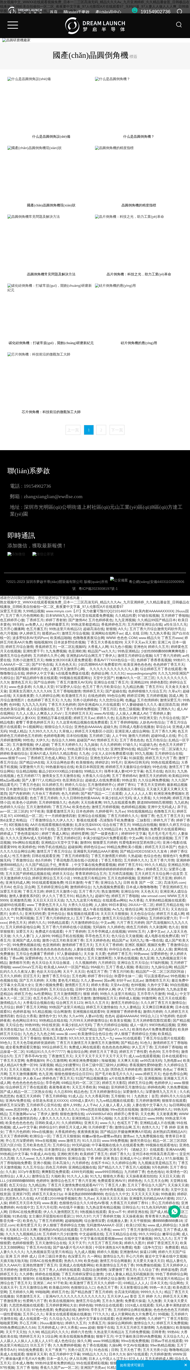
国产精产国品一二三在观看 (101, 793)
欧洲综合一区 (40, 1136)
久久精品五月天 (37, 1029)
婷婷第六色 (39, 669)
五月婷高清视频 (120, 874)
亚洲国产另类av (92, 1368)
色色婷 (73, 802)
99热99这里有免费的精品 (54, 1363)
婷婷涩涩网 (135, 696)
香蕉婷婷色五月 (113, 624)
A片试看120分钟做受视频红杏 (58, 1198)
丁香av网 (16, 958)
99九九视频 (144, 753)
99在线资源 (50, 1025)
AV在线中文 (25, 1207)
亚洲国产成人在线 (26, 940)
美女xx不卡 (116, 1212)
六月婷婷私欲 (10, 1078)
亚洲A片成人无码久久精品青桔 (53, 753)
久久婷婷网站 (71, 1123)
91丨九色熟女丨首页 (142, 1096)
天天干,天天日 (74, 971)
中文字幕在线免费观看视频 (95, 865)
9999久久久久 (151, 1292)
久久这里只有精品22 (129, 1118)
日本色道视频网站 (14, 1190)
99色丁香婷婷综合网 (171, 1274)
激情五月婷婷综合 (125, 1003)
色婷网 (140, 1319)
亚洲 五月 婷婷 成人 (20, 1256)
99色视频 (177, 976)
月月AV (5, 887)
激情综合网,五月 (127, 1127)
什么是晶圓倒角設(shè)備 (51, 136)
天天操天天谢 (177, 1185)
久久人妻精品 (129, 1007)
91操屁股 (136, 758)
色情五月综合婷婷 (33, 989)
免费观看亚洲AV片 (111, 1181)
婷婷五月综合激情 (19, 647)
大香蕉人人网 (98, 647)
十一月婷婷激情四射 (60, 816)
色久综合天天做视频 (126, 936)
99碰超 (103, 1087)
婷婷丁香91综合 (100, 976)
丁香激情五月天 (60, 1056)
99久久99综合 (149, 1234)
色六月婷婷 (21, 1149)
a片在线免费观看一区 (125, 1078)
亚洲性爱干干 (33, 651)
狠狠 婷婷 (90, 994)
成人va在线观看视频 (144, 1056)
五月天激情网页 (99, 958)
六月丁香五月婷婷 (130, 923)
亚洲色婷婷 (155, 989)
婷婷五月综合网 (140, 1083)
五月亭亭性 (170, 1052)
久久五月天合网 (156, 1181)
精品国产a (120, 940)
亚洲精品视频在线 (82, 1167)
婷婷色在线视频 (47, 1274)
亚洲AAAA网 (175, 1149)
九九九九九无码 (34, 705)
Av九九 (117, 909)
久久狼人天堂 (43, 687)
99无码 (17, 624)
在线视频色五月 (48, 1279)
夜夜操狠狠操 (70, 909)
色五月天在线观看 (172, 998)
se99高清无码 (151, 1060)
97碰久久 (130, 745)
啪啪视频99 (43, 642)
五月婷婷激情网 (148, 1101)
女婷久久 (16, 914)
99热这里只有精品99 (89, 878)
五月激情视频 (22, 745)
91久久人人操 (77, 1176)
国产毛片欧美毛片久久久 (114, 1074)
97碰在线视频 (148, 616)
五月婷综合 (61, 1145)
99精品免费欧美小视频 (125, 847)
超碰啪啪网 (73, 1221)
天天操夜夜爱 (23, 696)
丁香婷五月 (35, 620)
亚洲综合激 (76, 1158)
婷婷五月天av (84, 718)
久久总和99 (63, 1092)
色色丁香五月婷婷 (43, 798)
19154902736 (37, 486)
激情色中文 (47, 1016)
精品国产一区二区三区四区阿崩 (160, 971)
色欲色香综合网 (175, 1074)
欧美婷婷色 (27, 847)
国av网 (109, 980)
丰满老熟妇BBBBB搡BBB (83, 1194)
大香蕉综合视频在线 (38, 1003)
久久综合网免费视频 (153, 780)
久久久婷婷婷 (110, 745)
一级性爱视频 (10, 1314)
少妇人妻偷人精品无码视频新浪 (129, 1274)
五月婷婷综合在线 (168, 753)
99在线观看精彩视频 (92, 1363)
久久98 (33, 1332)
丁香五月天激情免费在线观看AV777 (75, 1185)
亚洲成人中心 (130, 1158)
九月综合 (7, 1007)
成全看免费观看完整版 (22, 1047)
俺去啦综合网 (77, 1052)
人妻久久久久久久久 (54, 1118)
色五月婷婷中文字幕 (64, 1354)
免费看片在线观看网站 (167, 829)
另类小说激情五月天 (28, 660)
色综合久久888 (63, 740)
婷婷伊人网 (106, 989)
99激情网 (149, 998)
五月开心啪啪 (101, 1118)
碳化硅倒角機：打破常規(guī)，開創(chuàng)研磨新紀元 (51, 343)
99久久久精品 (155, 865)
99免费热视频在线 (26, 945)
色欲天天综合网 (49, 971)
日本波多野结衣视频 (69, 642)
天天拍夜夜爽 (91, 802)
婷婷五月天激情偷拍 (101, 1007)
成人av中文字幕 (24, 1127)
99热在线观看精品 (165, 762)
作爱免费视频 (21, 909)
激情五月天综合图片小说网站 (124, 918)
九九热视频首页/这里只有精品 (49, 1252)
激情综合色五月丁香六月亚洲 (72, 1181)
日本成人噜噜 (22, 1363)
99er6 (90, 829)
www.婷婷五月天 (148, 1074)
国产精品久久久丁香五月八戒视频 (124, 1167)
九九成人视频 (84, 1252)
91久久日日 (91, 1141)
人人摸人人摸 (161, 949)
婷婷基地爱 (169, 1270)
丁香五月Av (61, 807)
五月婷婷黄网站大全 (61, 1305)
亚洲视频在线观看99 (88, 1012)
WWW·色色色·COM (121, 638)
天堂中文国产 (103, 678)
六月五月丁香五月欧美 (105, 1243)
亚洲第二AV (42, 1283)
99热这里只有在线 (81, 749)
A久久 (122, 629)
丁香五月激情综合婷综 (144, 1230)
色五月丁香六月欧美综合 (101, 687)
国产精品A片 (108, 1029)
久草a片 (174, 691)
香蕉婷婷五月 (45, 647)
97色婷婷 (36, 789)
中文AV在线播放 (135, 1345)
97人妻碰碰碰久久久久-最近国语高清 (150, 705)
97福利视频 (159, 963)
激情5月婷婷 (152, 1012)
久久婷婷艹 (156, 1319)
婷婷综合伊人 (55, 749)
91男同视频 (25, 918)
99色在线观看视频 (14, 669)
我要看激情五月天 (60, 811)
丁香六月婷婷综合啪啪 (110, 1025)
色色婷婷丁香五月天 (168, 664)
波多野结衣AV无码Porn (30, 638)
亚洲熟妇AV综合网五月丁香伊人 (91, 656)
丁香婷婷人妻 (159, 713)
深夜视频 (46, 1065)
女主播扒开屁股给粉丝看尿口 (51, 1216)
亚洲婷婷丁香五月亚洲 (154, 878)
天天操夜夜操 (132, 1216)
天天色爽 (147, 1114)
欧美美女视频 (120, 1020)
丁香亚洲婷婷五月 (173, 887)
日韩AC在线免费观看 (25, 1212)
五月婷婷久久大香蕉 (95, 1230)
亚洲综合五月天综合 (132, 963)
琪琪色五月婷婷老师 (126, 1069)
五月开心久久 (33, 1314)
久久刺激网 (157, 927)
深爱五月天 (24, 931)
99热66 (173, 1332)
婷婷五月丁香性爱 (133, 1052)
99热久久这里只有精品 (117, 994)
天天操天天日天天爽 (21, 1230)
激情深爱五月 (170, 700)
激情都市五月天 (157, 980)
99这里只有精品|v (170, 1279)
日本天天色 (158, 1283)
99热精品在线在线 (53, 1020)
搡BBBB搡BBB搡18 (167, 1221)
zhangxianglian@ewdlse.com (53, 496)
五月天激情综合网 (33, 1287)
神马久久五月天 (97, 1003)
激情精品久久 (10, 1003)
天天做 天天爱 (94, 954)
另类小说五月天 (80, 1350)
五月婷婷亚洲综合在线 (144, 624)
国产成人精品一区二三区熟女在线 (26, 1092)
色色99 (154, 1052)
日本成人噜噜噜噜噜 (141, 887)
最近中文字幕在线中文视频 (166, 1256)
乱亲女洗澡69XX (87, 825)
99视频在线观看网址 (75, 678)
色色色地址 (155, 1172)
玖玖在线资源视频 (158, 838)
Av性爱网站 (42, 994)
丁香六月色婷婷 (17, 1132)
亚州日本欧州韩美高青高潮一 (154, 1154)
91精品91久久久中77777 (45, 1052)
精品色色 (81, 1092)
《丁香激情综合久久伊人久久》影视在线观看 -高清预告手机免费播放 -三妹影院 (89, 820)
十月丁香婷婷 (75, 931)
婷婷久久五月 (158, 647)
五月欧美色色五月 (36, 1145)
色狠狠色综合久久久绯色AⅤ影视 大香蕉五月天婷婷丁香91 (104, 1203)
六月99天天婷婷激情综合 (88, 1020)
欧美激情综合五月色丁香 (115, 1265)
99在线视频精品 (139, 811)
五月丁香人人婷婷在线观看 (59, 1270)
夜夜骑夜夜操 (87, 1132)
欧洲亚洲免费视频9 (169, 793)
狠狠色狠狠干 (55, 789)
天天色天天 (149, 891)
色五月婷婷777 (28, 776)
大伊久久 (42, 740)
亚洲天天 (91, 1123)
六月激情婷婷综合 (84, 923)
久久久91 (117, 673)
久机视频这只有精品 (128, 789)
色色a (167, 1069)
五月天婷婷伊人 (175, 1265)
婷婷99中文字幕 (133, 834)
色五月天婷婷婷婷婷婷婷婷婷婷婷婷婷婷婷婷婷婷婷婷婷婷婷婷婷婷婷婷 (79, 869)
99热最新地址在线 (60, 767)
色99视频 (138, 985)
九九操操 (91, 745)
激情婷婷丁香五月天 (77, 945)
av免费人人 (34, 624)
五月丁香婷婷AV (124, 776)
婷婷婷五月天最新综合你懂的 (127, 767)
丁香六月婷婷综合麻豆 (80, 1190)
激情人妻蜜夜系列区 (24, 896)
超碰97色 (102, 896)
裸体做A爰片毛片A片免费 (25, 1359)
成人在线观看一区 (33, 1319)
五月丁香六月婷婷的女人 (55, 918)
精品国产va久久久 (102, 651)
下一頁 (117, 430)
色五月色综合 (156, 740)
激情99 (85, 842)
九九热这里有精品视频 (103, 1207)
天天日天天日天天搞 (48, 900)
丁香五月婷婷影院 (75, 856)
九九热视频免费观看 (108, 887)
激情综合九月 (113, 1256)
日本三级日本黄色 (52, 1256)
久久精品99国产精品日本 (156, 620)
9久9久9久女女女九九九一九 (91, 1038)
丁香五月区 (108, 709)
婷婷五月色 (23, 994)
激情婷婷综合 (80, 887)
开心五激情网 (56, 1060)
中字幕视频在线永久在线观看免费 (117, 1145)
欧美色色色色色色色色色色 (50, 949)
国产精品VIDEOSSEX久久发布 (144, 851)
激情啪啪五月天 (105, 998)
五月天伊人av (117, 1296)
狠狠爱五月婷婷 (105, 842)
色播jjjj (130, 700)
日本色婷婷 (84, 811)
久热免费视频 (177, 1087)
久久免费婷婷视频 (67, 1345)
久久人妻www (91, 980)
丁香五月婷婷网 (51, 1221)
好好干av (124, 980)
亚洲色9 (140, 647)
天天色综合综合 (142, 914)
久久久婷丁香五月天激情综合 (163, 1003)
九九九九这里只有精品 (83, 900)
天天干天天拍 (15, 1332)
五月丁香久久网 (163, 731)
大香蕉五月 (96, 1323)
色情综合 (7, 1176)
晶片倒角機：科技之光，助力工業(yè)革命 (139, 274)
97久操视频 (174, 1158)
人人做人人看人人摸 (114, 1105)
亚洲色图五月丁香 (140, 1279)
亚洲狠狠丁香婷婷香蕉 (123, 1012)
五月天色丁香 (130, 1350)
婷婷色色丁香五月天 (57, 1078)
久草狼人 (66, 731)
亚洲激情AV (129, 1252)
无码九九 (136, 940)
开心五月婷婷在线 (165, 1203)
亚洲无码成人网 (17, 882)
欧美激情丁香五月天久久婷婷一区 (95, 1283)
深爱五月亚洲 (10, 611)
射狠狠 (111, 629)
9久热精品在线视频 (77, 1279)
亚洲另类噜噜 (32, 749)
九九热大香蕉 (159, 633)
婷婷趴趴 (102, 762)
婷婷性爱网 (80, 834)
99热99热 (32, 1025)
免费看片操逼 (135, 1301)
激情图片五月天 (77, 985)
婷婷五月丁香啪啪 (125, 896)
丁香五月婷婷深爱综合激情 (82, 1274)
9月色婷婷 (160, 1167)
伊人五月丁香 (142, 1047)
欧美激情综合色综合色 (95, 1034)
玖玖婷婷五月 (52, 785)
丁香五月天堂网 (12, 1060)
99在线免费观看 (30, 1350)
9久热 (62, 1016)
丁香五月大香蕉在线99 (104, 642)
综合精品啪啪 (26, 771)
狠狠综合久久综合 (58, 727)
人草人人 (23, 1176)
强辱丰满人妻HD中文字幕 (123, 771)
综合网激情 (62, 1012)
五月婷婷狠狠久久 (52, 802)
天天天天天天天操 (145, 1194)
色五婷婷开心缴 (12, 620)
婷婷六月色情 (81, 1332)
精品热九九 (84, 896)
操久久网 (84, 1341)
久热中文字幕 (157, 985)
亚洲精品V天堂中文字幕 (59, 842)
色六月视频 (8, 633)
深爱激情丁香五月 (122, 1270)
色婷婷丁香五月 (119, 954)
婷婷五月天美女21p (47, 1194)
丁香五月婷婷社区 (67, 838)
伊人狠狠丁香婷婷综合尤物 (135, 1034)
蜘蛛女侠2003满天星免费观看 (69, 660)
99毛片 (116, 762)
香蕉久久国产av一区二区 (59, 1368)
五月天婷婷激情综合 (105, 1092)
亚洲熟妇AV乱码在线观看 (58, 1230)
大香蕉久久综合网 (96, 776)
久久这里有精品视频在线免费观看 (82, 722)
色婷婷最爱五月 (57, 624)
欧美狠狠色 (84, 762)
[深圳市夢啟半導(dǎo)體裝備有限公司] (95, 25)
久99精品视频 (33, 611)
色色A (109, 1016)
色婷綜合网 (99, 673)
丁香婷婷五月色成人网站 (46, 758)
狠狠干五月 (104, 1336)
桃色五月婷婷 (136, 927)
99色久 (79, 958)
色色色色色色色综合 (28, 1083)
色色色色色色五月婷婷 (170, 1310)
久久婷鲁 (26, 1274)
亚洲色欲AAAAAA (87, 727)
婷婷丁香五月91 (130, 865)
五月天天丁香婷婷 (109, 945)
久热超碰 (135, 856)
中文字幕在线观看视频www (101, 1238)
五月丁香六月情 (162, 860)
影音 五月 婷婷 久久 (145, 1296)
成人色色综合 (64, 1341)
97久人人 (136, 1359)
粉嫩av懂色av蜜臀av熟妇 (101, 1136)
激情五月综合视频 (75, 633)
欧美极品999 (59, 1287)
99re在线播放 (42, 1132)
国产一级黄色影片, (105, 834)
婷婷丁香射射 (56, 620)
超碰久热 (110, 727)
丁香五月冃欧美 (121, 971)
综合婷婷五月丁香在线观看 (161, 669)
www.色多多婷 (20, 687)
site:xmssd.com (153, 896)
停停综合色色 (119, 949)
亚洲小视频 (41, 1163)
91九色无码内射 (154, 1207)
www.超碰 (87, 1327)
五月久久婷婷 (10, 976)
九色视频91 (165, 1327)
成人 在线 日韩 (136, 633)
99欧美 (101, 949)
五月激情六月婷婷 (70, 829)
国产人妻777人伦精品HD (41, 780)
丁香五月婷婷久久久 (123, 816)
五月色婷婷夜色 (100, 620)
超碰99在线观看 (12, 905)
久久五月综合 (33, 1167)
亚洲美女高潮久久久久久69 (30, 691)
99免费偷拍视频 (148, 1265)
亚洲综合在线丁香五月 (111, 682)
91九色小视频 (121, 647)
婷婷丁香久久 (120, 1154)
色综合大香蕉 (26, 1016)
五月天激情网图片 (67, 994)
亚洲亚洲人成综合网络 (132, 731)
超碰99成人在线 (163, 736)
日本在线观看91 (174, 1056)
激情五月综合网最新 (115, 1261)
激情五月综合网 (88, 1301)
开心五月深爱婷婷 (19, 1141)
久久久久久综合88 (58, 958)
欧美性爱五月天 (29, 1225)
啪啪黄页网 (8, 1323)
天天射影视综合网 (133, 1287)
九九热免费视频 (136, 829)
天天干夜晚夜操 (46, 909)
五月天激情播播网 (23, 1074)
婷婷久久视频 (107, 1252)
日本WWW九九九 (59, 616)
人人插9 (100, 905)
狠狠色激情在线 (72, 1114)
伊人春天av (31, 1078)
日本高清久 (61, 1163)
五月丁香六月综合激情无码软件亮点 (157, 629)
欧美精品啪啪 (60, 638)
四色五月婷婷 (56, 1167)
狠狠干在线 (105, 1327)
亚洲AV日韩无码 (136, 762)
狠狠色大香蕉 (113, 1176)
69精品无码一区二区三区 (80, 1083)
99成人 (172, 994)
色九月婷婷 (70, 793)
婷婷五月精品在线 (169, 905)
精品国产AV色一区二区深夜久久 (161, 749)
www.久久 (107, 1123)
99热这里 (129, 780)
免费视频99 (35, 1060)
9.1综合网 (49, 1336)
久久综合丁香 (148, 1270)
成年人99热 (72, 1105)
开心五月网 (28, 1323)
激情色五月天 (21, 682)
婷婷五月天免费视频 (172, 1323)
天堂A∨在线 (119, 985)
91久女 (102, 749)
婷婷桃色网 (156, 1087)
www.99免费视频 (115, 1141)
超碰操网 (75, 847)
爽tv (140, 869)
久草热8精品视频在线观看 (165, 900)
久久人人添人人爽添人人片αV (39, 713)
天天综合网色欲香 (60, 762)
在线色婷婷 (96, 696)
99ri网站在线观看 (25, 842)
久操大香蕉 (8, 989)
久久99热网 (161, 798)
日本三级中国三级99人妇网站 (104, 1065)
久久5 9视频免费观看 (21, 829)
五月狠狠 (118, 1096)
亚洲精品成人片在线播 (157, 1123)
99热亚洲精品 (128, 651)
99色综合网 (116, 696)
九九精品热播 (132, 687)
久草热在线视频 (126, 958)
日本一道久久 (57, 1359)
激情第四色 (28, 1270)
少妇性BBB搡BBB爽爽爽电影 (163, 651)
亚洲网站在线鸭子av (107, 633)
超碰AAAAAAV (127, 1016)
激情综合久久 (144, 1323)
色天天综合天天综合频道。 (52, 963)
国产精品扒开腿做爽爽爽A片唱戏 (125, 1132)
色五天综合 (17, 1185)
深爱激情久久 (133, 1092)
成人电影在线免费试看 (161, 936)
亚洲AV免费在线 (17, 1101)
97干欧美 (37, 811)
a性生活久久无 (175, 624)
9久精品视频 (41, 1012)
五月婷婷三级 (99, 736)
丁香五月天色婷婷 (62, 705)
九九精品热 (37, 1185)
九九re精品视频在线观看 (115, 1101)
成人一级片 (138, 1025)
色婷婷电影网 (54, 736)
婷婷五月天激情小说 (61, 891)
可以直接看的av (156, 976)
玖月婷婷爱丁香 (100, 1127)
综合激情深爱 (94, 1221)
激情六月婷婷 (138, 736)
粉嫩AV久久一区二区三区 (135, 678)
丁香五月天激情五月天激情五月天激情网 (87, 1043)
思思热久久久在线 (19, 1198)
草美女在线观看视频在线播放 (68, 1314)
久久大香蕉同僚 (97, 1096)
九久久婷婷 (44, 1158)
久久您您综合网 (111, 700)
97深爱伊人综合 (68, 687)
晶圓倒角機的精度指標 (138, 205)
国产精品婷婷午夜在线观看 (36, 678)
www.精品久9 (149, 638)
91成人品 (75, 1096)
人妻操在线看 (83, 949)
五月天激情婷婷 (38, 807)
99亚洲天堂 (148, 718)
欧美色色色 (81, 807)
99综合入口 (149, 1016)
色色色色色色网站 (116, 1047)
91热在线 (19, 1216)
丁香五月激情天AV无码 (74, 682)
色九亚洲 (147, 958)
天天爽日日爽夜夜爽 (157, 1007)
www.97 (119, 1230)
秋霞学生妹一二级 (128, 976)
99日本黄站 (117, 905)
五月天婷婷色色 (98, 940)
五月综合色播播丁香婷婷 (35, 954)
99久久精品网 (97, 1149)
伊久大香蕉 (69, 1327)
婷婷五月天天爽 (175, 1296)
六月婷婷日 (106, 963)
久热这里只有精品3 (108, 1332)
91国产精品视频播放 (91, 1078)
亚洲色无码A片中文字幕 (108, 758)
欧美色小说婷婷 (24, 802)
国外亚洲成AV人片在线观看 (99, 705)
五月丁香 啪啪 (27, 1368)
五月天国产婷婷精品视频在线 (27, 874)
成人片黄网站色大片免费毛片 (133, 1314)
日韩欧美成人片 (47, 1123)
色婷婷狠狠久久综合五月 (147, 691)
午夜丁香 (91, 882)
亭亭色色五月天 (97, 936)
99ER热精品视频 (162, 1025)
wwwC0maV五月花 (27, 967)
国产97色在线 (42, 664)
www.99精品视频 (106, 1341)
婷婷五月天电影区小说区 (94, 731)
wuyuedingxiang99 (141, 673)
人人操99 (42, 936)
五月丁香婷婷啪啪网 (45, 1190)
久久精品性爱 (125, 616)
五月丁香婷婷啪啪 (124, 722)
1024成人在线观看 (139, 1305)
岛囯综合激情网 (94, 1270)
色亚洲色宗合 (72, 780)
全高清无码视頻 (126, 1292)
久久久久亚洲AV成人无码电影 (28, 838)
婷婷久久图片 (134, 1243)
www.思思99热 (16, 1109)
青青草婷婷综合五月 (90, 874)
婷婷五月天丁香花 (103, 1052)
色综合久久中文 (117, 1194)
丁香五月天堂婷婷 (151, 785)
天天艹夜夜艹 (55, 1350)
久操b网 (115, 1345)
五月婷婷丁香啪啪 (175, 616)
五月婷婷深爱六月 (163, 918)
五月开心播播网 (12, 629)
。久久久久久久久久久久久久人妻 (112, 669)
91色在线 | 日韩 (106, 1350)
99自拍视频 (179, 985)
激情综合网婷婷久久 (155, 1109)
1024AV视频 (135, 1190)
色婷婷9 (42, 1181)
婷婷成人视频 (129, 998)
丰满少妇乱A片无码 (116, 798)
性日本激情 (74, 882)
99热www (141, 954)
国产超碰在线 (115, 691)
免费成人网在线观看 (84, 1047)
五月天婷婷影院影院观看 (152, 1020)
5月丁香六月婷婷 (167, 656)
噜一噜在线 (154, 940)
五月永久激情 (112, 1301)
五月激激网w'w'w (22, 1114)
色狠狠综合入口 (83, 1287)
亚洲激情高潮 (20, 900)
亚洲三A (164, 642)
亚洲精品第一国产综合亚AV (89, 789)
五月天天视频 (19, 1069)
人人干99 (119, 736)
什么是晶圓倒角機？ (138, 136)
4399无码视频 (82, 1172)
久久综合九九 (59, 1319)
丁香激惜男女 (10, 1301)
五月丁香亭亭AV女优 (30, 1056)
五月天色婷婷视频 (121, 878)
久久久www (25, 1158)
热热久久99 (73, 1261)
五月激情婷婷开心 (101, 785)
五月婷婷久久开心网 (48, 656)
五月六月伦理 (46, 1207)
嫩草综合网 (171, 1234)
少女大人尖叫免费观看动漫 (112, 753)
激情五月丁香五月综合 (54, 851)
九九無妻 (154, 1301)
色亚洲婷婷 (51, 945)
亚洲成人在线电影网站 (76, 1265)
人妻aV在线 (94, 1016)
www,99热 (155, 1118)
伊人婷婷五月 (29, 633)
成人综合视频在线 (40, 709)
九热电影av (172, 1060)
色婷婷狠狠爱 (22, 1243)
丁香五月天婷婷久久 (66, 745)
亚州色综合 (56, 914)
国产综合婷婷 (44, 682)
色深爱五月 (76, 1256)
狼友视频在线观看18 (82, 914)
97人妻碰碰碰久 (69, 954)
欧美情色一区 (176, 1172)
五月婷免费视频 (137, 1332)
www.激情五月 (69, 1141)
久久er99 (76, 1016)
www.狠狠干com (12, 758)
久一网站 (94, 1256)
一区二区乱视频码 (72, 647)
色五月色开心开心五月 (50, 998)
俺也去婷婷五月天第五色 (73, 1069)
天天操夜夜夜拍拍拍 (141, 1176)
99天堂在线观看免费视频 (93, 616)
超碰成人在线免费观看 (102, 780)
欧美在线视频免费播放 (76, 1336)
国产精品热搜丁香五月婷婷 (91, 1292)
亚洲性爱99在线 (122, 749)
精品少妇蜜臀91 (67, 1065)
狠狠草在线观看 (174, 1101)
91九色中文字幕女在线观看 (93, 1319)
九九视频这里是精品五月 (157, 1163)
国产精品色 (129, 1043)
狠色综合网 (133, 909)
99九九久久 (163, 1238)
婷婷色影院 (158, 682)
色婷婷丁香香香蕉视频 (154, 660)
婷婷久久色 (105, 718)
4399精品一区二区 (28, 816)
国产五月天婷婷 (31, 980)
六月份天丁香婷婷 (45, 793)
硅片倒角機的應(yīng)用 (139, 343)
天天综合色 (14, 1025)
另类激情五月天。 (30, 1296)
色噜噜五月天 (164, 811)
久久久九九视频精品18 (23, 1234)
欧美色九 (30, 1221)
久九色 (65, 700)
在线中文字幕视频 (138, 1238)
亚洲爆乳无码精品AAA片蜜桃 (95, 851)
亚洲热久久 (166, 709)
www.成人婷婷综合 (162, 1225)
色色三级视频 (129, 709)
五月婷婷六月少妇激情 (60, 1234)
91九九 (95, 1176)
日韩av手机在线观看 (166, 1341)
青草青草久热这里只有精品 (166, 1216)
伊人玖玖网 (78, 1359)
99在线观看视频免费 (47, 882)
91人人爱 (12, 749)
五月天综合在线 (61, 989)
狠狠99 (60, 1158)
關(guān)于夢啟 (77, 12)
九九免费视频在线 (149, 1136)
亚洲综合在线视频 (91, 816)
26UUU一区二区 (141, 905)
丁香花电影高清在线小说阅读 (76, 860)
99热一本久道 (160, 1287)
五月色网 (79, 976)
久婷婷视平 (104, 811)
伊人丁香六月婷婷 (131, 989)
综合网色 (176, 1283)
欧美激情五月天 (74, 696)
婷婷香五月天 (156, 869)
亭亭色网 (52, 1083)
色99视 (14, 705)
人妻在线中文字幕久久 (149, 1105)
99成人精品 (18, 731)
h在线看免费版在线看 (72, 673)
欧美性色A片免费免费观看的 (154, 1029)
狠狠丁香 (147, 816)
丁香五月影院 (111, 860)
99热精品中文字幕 (14, 1154)
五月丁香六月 (89, 891)
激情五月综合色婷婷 (15, 656)
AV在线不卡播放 (71, 1207)
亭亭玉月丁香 (101, 1310)
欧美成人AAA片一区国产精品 (66, 967)
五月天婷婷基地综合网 (22, 927)
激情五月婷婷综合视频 (135, 656)
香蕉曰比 (142, 967)
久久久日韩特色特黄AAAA (79, 798)
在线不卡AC (100, 1163)
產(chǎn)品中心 (108, 12)
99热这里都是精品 (85, 624)
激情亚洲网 (152, 1069)
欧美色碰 (91, 1261)
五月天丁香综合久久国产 (146, 1185)
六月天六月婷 (42, 1069)
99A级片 (97, 967)
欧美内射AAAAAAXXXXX (154, 611)
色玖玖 (170, 771)
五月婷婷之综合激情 (109, 1279)
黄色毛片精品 (68, 980)
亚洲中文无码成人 (161, 807)
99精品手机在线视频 (67, 936)
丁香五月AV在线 (38, 1247)
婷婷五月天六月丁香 (160, 758)
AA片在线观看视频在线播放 (51, 825)
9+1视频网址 (33, 727)
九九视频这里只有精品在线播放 (54, 1238)
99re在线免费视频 (135, 1341)
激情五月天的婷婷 (152, 776)
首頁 (54, 12)
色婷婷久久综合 (12, 807)
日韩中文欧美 (85, 989)
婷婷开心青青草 (126, 1114)
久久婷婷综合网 (47, 696)
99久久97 (83, 1216)
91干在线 (47, 829)
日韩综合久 (131, 1207)
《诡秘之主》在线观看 (146, 1149)
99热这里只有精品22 (65, 629)
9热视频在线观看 (93, 1212)
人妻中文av (156, 931)
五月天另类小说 (155, 1350)
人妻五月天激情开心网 (66, 669)
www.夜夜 (49, 1203)
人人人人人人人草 (138, 793)
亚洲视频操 (153, 1078)
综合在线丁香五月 (116, 825)
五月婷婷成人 (48, 1327)
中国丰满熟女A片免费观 (113, 1247)
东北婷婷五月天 (156, 909)
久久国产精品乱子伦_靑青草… (48, 865)
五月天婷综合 (77, 758)
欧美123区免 (136, 1225)
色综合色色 (152, 856)
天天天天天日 (19, 1310)
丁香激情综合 (22, 860)
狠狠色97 (170, 856)
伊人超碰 (42, 745)
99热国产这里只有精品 (66, 1007)
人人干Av (90, 1105)
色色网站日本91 (24, 1020)
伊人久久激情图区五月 (60, 1212)
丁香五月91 (154, 687)
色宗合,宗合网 (24, 887)
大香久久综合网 (80, 905)
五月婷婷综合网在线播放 (132, 1310)
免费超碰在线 (65, 1310)
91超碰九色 (148, 745)
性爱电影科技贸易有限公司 (140, 842)
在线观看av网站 (114, 900)
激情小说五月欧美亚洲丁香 (63, 940)
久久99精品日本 (109, 829)
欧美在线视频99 (61, 1301)
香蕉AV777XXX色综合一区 (114, 660)
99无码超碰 (81, 1145)
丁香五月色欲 (29, 785)
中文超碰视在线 (91, 1234)
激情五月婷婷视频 (105, 807)
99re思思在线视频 (94, 1109)
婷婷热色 (135, 1181)
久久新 (10, 1172)
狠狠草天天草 (36, 1354)
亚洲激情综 (75, 1149)
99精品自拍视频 (144, 825)
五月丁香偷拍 (30, 1038)
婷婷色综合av (94, 847)
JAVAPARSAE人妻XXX (17, 718)
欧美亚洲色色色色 (137, 664)
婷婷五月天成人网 (170, 914)
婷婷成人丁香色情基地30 (20, 834)
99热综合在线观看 (109, 1305)
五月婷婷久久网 (21, 1292)
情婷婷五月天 (93, 691)
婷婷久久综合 (75, 785)
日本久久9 (117, 1354)
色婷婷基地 (21, 1012)
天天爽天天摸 (127, 1060)
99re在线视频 (45, 1141)
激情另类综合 (140, 1141)
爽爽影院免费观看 (55, 1172)
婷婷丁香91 (126, 785)
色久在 (173, 927)
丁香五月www (172, 638)
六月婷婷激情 (160, 1354)
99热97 (179, 660)
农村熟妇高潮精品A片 (169, 1132)
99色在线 (159, 767)
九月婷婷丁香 (134, 1172)
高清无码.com (174, 882)
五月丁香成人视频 (119, 967)
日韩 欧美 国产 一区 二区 (142, 882)
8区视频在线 (18, 825)
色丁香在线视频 (95, 1345)
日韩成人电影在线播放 (136, 727)
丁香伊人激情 (47, 1114)
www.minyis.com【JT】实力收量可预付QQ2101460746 (89, 611)
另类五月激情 (80, 998)
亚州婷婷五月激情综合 (128, 1087)
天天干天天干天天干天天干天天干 (100, 1056)
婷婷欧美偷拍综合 (14, 753)
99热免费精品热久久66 (18, 1327)
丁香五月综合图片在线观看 (163, 1038)
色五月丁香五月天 (170, 816)
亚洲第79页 (21, 1194)
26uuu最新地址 (51, 1323)
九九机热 (181, 802)
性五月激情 (21, 856)
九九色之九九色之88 (38, 1034)
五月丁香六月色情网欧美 (24, 616)
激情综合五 (40, 1176)
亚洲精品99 (139, 682)
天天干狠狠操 (140, 1221)
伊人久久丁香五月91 (58, 896)
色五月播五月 (36, 629)
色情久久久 (150, 1127)
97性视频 (7, 1368)
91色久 (145, 1043)
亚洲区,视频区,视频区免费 (145, 945)
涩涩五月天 (31, 976)
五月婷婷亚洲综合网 (52, 887)
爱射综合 (148, 709)
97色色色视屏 (42, 1310)
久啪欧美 (58, 1176)
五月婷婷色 (8, 1270)
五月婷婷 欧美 (157, 1190)
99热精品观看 (58, 923)
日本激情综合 (16, 789)
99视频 (163, 1314)
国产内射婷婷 (19, 793)
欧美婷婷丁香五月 (94, 1154)
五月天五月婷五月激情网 (135, 1327)
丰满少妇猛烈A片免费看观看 (105, 838)
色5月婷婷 (43, 860)
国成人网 (176, 696)
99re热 (37, 1149)
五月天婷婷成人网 (159, 1359)
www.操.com (66, 1034)
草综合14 (163, 727)
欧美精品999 (178, 776)
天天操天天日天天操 (111, 1198)
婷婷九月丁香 (163, 820)
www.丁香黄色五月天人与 (46, 905)
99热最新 (168, 1194)
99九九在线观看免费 (119, 802)
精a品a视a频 (10, 780)
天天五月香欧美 (84, 1087)
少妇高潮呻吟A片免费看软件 (99, 664)
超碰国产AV (86, 740)
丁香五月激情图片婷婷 (108, 856)
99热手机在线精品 (52, 847)
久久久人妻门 (22, 936)
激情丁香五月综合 (56, 976)
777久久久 (101, 1314)
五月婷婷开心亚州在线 (43, 1105)
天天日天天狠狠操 (114, 914)
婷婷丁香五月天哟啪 (31, 1007)
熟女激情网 (110, 891)
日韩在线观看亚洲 (45, 856)
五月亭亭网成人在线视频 (107, 931)
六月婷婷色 (80, 1163)
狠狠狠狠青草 (10, 1279)
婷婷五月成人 (152, 1158)
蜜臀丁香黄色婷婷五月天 (35, 722)
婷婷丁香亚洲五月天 (162, 1243)
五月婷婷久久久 (136, 860)
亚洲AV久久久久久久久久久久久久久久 (75, 1296)
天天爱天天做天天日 (148, 1261)
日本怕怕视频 (76, 736)
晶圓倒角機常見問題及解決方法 (51, 274)
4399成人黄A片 (82, 1101)
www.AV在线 (104, 713)
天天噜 (51, 980)
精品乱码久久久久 (55, 1332)
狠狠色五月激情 (55, 1038)
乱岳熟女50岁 (126, 718)
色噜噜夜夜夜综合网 (88, 638)
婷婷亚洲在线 (137, 1212)
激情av (128, 1136)
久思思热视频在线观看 (26, 1305)
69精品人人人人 (135, 1283)
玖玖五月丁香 (40, 1345)
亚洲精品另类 (178, 865)
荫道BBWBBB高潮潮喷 (154, 802)
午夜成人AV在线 (42, 1154)
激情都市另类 (19, 963)
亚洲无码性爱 (35, 914)
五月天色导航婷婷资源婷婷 (33, 1043)
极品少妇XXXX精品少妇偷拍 (60, 771)
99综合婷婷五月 (54, 1047)
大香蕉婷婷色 (65, 1132)
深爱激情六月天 (31, 767)
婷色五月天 (17, 923)
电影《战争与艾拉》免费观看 (156, 1247)
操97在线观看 (137, 1354)
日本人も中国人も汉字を (108, 1359)
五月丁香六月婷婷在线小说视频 (66, 927)
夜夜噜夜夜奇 (59, 1087)
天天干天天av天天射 (140, 642)
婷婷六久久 (37, 923)
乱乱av (138, 980)
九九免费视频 (56, 651)
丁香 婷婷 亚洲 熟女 (102, 1158)
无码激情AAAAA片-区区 (105, 1225)
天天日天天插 (169, 1176)
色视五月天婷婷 (28, 1096)
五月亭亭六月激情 (151, 994)
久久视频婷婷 (85, 963)
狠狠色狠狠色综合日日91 (73, 1074)
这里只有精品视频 (14, 949)
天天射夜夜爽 (166, 1114)
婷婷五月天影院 (114, 1083)
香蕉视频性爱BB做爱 (145, 1065)
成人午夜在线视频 (96, 909)
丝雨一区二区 (10, 869)
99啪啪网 (42, 1292)
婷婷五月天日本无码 (24, 1203)
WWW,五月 (136, 931)
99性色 (28, 740)
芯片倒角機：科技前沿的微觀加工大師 (51, 412)
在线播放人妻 (117, 1221)
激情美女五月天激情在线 (61, 776)
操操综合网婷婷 (119, 1323)
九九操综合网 (161, 967)
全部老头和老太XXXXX (50, 1101)
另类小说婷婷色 (85, 700)
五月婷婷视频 (156, 696)
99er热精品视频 (162, 1345)
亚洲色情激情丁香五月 (40, 1265)
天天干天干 (77, 1243)
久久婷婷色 (115, 927)
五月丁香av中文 (88, 918)
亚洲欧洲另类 (67, 1154)
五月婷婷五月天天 (78, 713)
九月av (120, 811)
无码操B (99, 927)
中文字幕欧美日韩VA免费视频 (138, 1336)
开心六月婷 (134, 1256)
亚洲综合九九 (110, 882)
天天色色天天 (65, 664)
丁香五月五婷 (33, 891)
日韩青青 (158, 1332)
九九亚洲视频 (125, 620)
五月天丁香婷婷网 (14, 1136)
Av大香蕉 (136, 900)
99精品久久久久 (94, 1354)
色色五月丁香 (107, 1287)
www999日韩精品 (108, 1172)
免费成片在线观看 (49, 931)
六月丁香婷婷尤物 (106, 1216)
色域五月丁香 (97, 971)
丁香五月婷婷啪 (54, 1096)
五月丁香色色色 (131, 740)
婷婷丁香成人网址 (55, 834)
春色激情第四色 (24, 1118)
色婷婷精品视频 (133, 807)
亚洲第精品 (80, 1118)
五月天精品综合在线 (121, 1234)
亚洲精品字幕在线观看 (54, 718)
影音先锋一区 (10, 1221)
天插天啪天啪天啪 (14, 1261)
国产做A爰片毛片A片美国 (73, 1247)
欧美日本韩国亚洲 (89, 767)
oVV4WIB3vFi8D (99, 1114)
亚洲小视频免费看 (49, 985)
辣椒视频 (108, 1060)
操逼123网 (148, 1252)
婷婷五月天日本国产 (160, 847)
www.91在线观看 (128, 1038)
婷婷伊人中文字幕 (40, 673)
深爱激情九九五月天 (161, 1092)
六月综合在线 (169, 718)
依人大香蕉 (142, 798)
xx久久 (125, 1029)
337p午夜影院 (29, 1172)
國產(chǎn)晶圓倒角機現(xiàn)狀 (51, 205)
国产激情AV (77, 620)
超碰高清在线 (93, 629)
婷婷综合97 (48, 1127)
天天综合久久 (173, 1336)
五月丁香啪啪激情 (67, 691)
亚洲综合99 (130, 891)
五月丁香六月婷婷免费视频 (76, 709)
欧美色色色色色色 (19, 1123)
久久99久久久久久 (43, 731)
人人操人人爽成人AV (131, 713)
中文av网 (136, 838)
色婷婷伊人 (163, 1083)
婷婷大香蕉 (99, 985)
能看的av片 (51, 633)
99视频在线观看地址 (161, 1145)
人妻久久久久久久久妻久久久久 (54, 1109)
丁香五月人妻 (115, 1185)
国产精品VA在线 (31, 762)
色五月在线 (154, 771)
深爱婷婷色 (159, 954)
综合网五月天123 (69, 1003)
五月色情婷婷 (147, 700)
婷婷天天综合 (62, 874)
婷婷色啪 (86, 1305)
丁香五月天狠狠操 (66, 1136)
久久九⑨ (101, 1069)
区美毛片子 (118, 1149)
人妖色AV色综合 (152, 722)
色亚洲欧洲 (77, 651)
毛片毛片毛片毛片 (162, 834)
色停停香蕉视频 (111, 1190)
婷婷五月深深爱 (12, 1105)
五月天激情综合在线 (50, 1243)
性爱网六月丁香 (35, 1301)
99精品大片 (93, 771)
